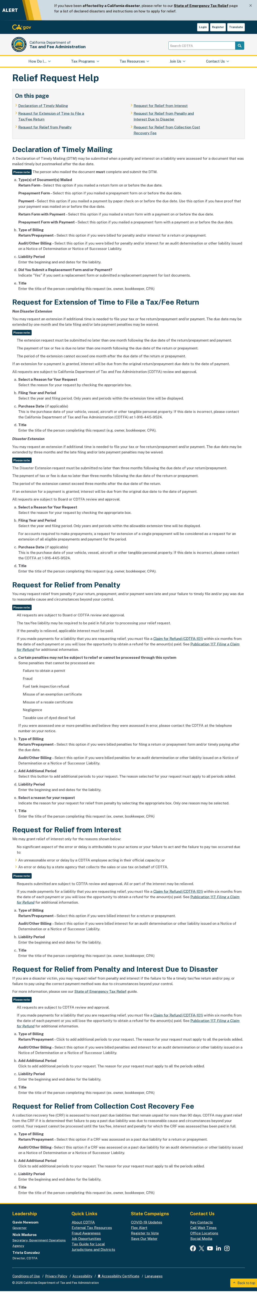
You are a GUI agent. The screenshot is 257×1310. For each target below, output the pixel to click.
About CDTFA (83, 1222)
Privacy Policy (56, 1276)
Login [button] (203, 27)
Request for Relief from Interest (161, 106)
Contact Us (215, 61)
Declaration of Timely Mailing (43, 106)
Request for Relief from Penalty (44, 127)
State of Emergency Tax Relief (201, 6)
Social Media (201, 1239)
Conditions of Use (26, 1276)
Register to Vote (145, 1233)
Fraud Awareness (86, 1233)
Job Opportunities (86, 1239)
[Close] (250, 5)
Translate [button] (236, 27)
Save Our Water (144, 1239)
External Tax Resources (92, 1228)
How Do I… (37, 61)
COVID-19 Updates (146, 1222)
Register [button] (218, 27)
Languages (154, 1276)
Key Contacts (201, 1222)
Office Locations (204, 1233)
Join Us (175, 61)
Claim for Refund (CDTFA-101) (178, 639)
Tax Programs (83, 61)
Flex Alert (139, 1228)
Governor (19, 1228)
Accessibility (82, 1276)
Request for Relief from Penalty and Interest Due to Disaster (164, 116)
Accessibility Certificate (120, 1276)
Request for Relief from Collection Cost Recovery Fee (167, 130)
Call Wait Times (203, 1228)
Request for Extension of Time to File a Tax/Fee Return (51, 116)
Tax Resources (132, 61)
